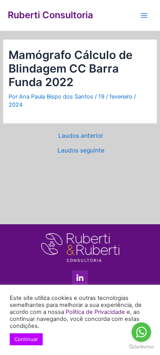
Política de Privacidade (95, 311)
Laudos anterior (80, 136)
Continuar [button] (26, 339)
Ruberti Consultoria (50, 15)
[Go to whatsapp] (141, 332)
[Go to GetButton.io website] (141, 347)
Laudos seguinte (80, 150)
